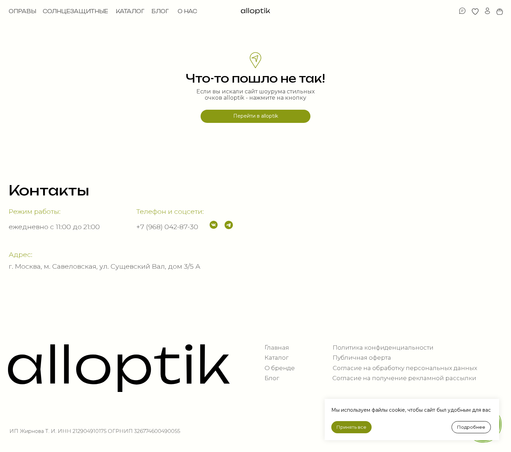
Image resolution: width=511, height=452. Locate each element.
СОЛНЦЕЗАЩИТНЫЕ (75, 11)
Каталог (277, 357)
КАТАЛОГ (130, 11)
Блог (272, 378)
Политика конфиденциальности (383, 347)
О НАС (187, 11)
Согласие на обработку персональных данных (405, 367)
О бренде (280, 367)
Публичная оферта (362, 357)
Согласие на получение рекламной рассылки (404, 378)
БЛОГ (160, 11)
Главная (277, 347)
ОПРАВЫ (22, 11)
